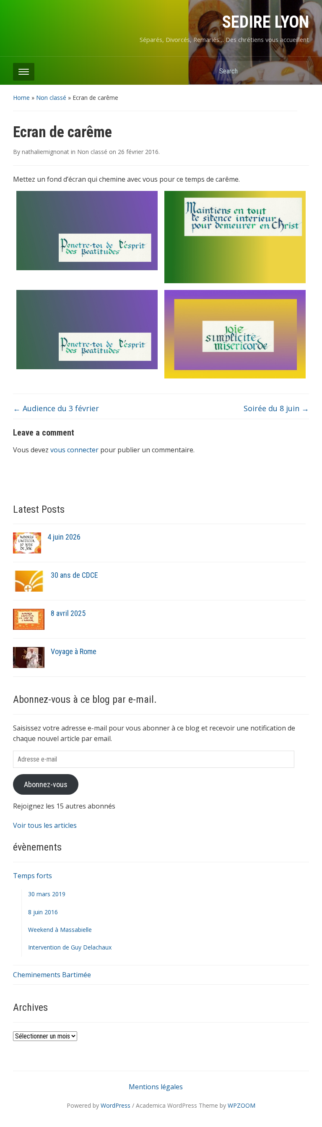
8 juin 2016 (43, 912)
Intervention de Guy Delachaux (70, 947)
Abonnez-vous (46, 784)
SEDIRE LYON (265, 22)
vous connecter (74, 449)
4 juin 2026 (63, 536)
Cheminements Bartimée (52, 974)
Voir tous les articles (45, 825)
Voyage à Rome (73, 651)
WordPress (115, 1105)
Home (21, 98)
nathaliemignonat (45, 152)
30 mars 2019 (46, 894)
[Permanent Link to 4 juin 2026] (27, 542)
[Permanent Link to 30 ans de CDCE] (28, 580)
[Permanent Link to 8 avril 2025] (28, 619)
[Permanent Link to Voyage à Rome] (28, 657)
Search (298, 70)
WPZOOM (241, 1105)
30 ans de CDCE (74, 575)
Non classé (51, 98)
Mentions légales (156, 1086)
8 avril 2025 (68, 613)
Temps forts (32, 875)
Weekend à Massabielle (60, 930)
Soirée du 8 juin (276, 408)
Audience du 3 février (56, 408)
